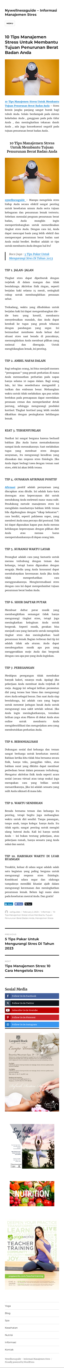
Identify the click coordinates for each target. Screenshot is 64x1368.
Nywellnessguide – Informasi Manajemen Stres (31, 12)
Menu (10, 23)
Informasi (45, 912)
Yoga (8, 1306)
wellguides (15, 912)
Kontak (9, 1349)
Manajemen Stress (44, 918)
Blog (7, 1313)
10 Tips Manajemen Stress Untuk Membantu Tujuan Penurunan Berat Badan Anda (30, 915)
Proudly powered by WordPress (19, 1362)
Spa (7, 1320)
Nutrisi (9, 1335)
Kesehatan (11, 1327)
